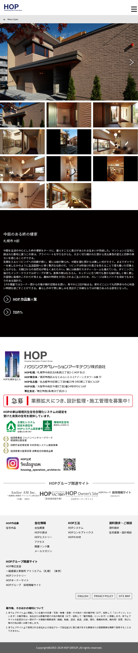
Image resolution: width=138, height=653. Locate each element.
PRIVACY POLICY (103, 596)
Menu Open (13, 19)
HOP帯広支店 (13, 566)
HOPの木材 (74, 537)
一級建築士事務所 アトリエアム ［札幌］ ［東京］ (34, 571)
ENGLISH (83, 596)
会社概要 (39, 527)
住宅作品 (11, 527)
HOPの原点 (40, 532)
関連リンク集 (42, 546)
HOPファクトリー (16, 575)
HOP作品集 (12, 523)
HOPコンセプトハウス (80, 532)
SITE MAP (124, 596)
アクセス (39, 541)
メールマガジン (43, 551)
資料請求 (114, 527)
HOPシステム (75, 527)
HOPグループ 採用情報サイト (23, 585)
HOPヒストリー (43, 537)
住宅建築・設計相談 (120, 532)
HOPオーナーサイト (17, 580)
